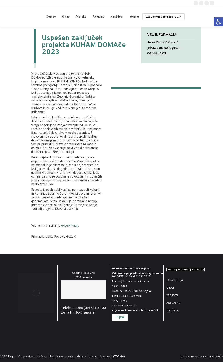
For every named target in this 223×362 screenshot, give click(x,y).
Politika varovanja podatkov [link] (67, 357)
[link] (218, 21)
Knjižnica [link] (172, 310)
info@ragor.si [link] (84, 312)
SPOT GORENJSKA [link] (139, 268)
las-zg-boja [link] (174, 280)
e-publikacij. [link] (70, 226)
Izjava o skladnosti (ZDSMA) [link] (106, 357)
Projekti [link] (172, 295)
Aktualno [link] (173, 303)
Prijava (120, 317)
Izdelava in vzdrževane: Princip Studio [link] (201, 357)
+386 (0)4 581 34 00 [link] (90, 307)
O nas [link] (170, 287)
